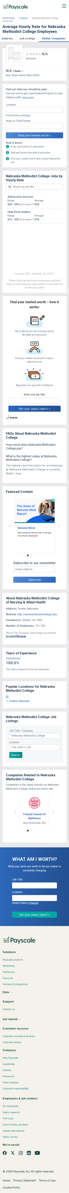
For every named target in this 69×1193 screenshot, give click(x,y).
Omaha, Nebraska (19, 701)
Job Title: (17, 879)
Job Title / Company (21, 730)
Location (14, 742)
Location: (11, 104)
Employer (23, 18)
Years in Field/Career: (18, 120)
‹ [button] (10, 525)
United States (9, 18)
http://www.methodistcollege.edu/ (37, 614)
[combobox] (34, 110)
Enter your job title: (34, 394)
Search (15, 755)
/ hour (17, 71)
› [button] (59, 525)
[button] (2, 38)
